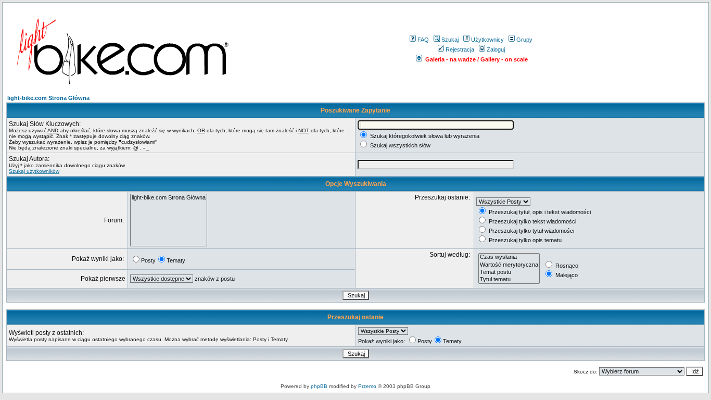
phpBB (319, 386)
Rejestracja (460, 49)
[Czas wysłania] (509, 257)
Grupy (524, 39)
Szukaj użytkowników (34, 171)
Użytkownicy (487, 39)
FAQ (423, 39)
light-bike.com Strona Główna (48, 98)
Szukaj (450, 39)
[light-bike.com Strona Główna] (169, 198)
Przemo (367, 386)
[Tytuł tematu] (509, 279)
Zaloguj (496, 49)
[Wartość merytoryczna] (509, 265)
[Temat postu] (509, 272)
